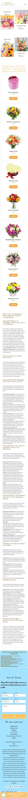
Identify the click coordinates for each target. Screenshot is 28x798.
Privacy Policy (16, 763)
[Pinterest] (21, 786)
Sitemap (23, 777)
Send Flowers (15, 769)
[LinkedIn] (17, 786)
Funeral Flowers (16, 771)
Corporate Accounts (15, 759)
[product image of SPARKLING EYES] (13, 289)
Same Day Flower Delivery (16, 767)
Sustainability (10, 765)
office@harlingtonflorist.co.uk (15, 742)
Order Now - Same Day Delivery (16, 795)
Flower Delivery (6, 767)
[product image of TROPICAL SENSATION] (13, 112)
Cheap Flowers (21, 773)
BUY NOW (13, 98)
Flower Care (7, 761)
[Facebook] (7, 786)
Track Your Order (19, 775)
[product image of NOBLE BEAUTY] (13, 259)
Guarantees (13, 761)
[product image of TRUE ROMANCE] (13, 83)
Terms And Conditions (19, 765)
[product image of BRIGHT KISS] (13, 142)
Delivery (22, 759)
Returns (16, 777)
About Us (5, 757)
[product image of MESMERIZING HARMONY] (13, 230)
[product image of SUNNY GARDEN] (13, 200)
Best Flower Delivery (12, 773)
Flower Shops (22, 769)
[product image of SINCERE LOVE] (13, 171)
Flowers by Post (10, 775)
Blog (20, 777)
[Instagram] (14, 786)
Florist (4, 775)
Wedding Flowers (8, 771)
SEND (14, 716)
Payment (10, 763)
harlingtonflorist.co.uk (14, 746)
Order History (10, 777)
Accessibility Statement (13, 757)
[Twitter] (10, 786)
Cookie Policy (6, 759)
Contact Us (22, 757)
